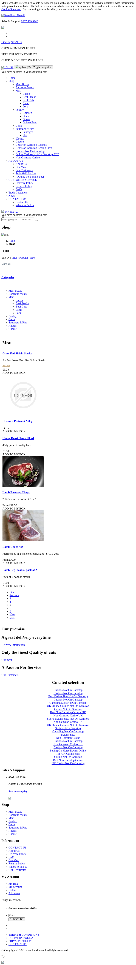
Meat (18, 90)
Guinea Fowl (30, 122)
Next (12, 614)
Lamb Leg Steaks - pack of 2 (19, 569)
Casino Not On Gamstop (68, 709)
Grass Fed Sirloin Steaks (17, 353)
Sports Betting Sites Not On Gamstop (68, 718)
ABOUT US (15, 160)
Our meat (6, 659)
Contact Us (22, 202)
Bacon (26, 93)
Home (11, 77)
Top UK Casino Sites (68, 753)
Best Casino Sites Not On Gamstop (68, 696)
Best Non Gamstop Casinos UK (68, 712)
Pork (25, 106)
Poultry (20, 109)
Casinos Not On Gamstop (30, 151)
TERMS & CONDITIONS (23, 934)
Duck (26, 116)
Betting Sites (68, 734)
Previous (14, 595)
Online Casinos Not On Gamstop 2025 (37, 154)
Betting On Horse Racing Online (68, 750)
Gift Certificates (17, 869)
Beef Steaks (29, 96)
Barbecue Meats (25, 87)
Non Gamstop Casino (28, 157)
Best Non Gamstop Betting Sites (34, 147)
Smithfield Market (26, 173)
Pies (25, 135)
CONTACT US (17, 198)
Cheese (20, 141)
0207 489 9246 (29, 21)
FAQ (11, 857)
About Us (21, 163)
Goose (26, 119)
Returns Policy (24, 186)
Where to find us (25, 205)
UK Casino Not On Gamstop (68, 763)
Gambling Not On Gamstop (68, 731)
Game (19, 125)
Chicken (27, 112)
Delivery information (13, 644)
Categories (7, 277)
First (12, 592)
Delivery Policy (24, 182)
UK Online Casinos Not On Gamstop (68, 705)
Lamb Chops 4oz (12, 546)
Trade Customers (17, 192)
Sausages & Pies (25, 128)
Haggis (20, 138)
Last (12, 617)
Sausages (28, 131)
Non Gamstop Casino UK (68, 715)
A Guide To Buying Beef (30, 176)
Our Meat (21, 167)
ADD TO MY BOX (14, 372)
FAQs (19, 189)
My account (15, 886)
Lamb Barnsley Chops (16, 492)
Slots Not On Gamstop (68, 728)
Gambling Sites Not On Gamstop (68, 702)
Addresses (14, 893)
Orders (12, 890)
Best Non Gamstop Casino (68, 760)
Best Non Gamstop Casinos (31, 144)
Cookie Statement (11, 9)
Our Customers (24, 170)
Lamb (26, 103)
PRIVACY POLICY (20, 941)
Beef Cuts (28, 100)
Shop (11, 80)
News (11, 195)
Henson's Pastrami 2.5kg (17, 421)
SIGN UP (16, 42)
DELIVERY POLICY (21, 937)
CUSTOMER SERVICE (22, 179)
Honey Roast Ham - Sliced (18, 438)
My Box (13, 883)
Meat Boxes (22, 84)
